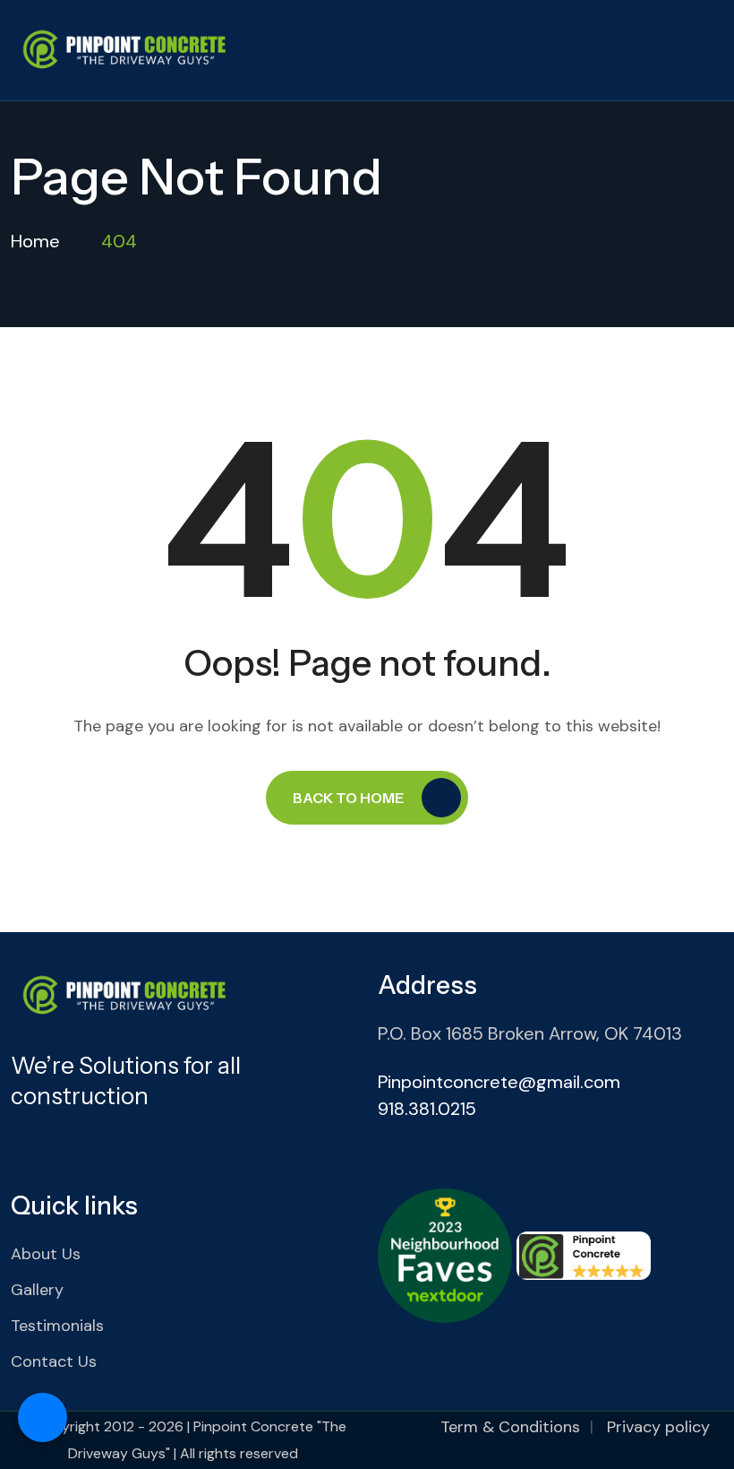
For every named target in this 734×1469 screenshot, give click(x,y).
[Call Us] (42, 1417)
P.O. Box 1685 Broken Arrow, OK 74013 (530, 1033)
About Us (46, 1254)
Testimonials (57, 1325)
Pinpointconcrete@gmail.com (499, 1081)
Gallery (37, 1289)
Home (35, 241)
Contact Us (54, 1361)
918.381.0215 (427, 1108)
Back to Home (348, 798)
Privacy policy (658, 1427)
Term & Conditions (510, 1427)
